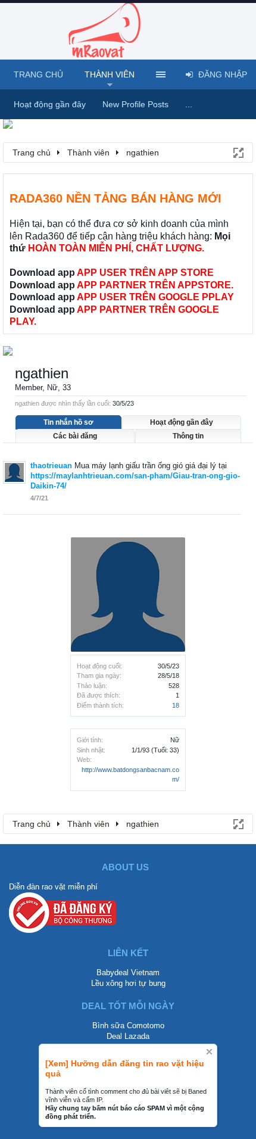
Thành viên (110, 74)
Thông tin (188, 436)
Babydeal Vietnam (128, 972)
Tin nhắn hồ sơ (68, 422)
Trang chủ (38, 74)
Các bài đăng (75, 436)
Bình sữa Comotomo (128, 1025)
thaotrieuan (51, 465)
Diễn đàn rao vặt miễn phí (53, 886)
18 (175, 705)
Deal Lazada (128, 1036)
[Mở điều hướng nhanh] (237, 152)
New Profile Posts (135, 104)
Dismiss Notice (209, 1051)
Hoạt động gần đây (181, 422)
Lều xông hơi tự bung (128, 983)
